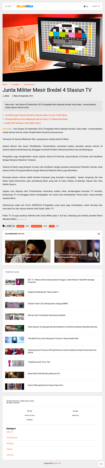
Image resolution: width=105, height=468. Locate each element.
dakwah (10, 432)
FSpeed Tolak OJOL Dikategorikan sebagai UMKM (48, 304)
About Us (75, 415)
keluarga (10, 443)
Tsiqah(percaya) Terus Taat (39, 362)
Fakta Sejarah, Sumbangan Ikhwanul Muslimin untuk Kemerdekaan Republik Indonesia (62, 327)
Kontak (75, 411)
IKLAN (29, 411)
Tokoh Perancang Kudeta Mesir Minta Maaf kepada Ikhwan (74, 256)
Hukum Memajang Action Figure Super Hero (45, 385)
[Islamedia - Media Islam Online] (25, 7)
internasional (29, 84)
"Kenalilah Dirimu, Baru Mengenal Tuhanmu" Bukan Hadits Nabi (53, 338)
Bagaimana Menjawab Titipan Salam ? (43, 292)
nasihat (10, 449)
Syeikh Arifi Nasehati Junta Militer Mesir (23, 123)
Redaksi (30, 420)
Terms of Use (29, 415)
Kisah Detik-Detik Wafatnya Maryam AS (44, 374)
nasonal (10, 455)
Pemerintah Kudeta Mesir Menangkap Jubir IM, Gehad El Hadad (25, 256)
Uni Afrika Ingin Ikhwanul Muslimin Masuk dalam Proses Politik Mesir (36, 115)
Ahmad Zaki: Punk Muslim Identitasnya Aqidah (46, 315)
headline (15, 84)
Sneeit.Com (57, 463)
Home (5, 84)
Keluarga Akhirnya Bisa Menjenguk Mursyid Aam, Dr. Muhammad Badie (36, 119)
